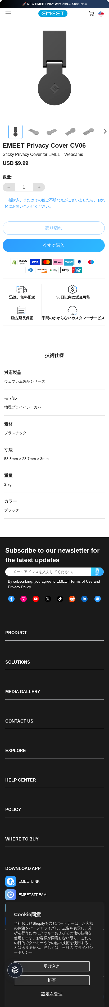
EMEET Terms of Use (75, 581)
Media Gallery (22, 691)
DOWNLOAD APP (23, 868)
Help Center (20, 780)
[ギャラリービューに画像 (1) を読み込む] (15, 132)
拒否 (52, 980)
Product (16, 632)
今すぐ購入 (53, 245)
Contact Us (19, 721)
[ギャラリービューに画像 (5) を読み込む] (88, 132)
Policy (13, 809)
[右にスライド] (106, 131)
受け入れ (51, 966)
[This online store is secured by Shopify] (20, 262)
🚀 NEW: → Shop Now (54, 4)
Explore (15, 750)
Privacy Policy (19, 587)
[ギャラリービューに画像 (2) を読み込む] (34, 132)
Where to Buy (22, 839)
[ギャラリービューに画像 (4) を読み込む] (70, 132)
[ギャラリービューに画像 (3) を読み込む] (52, 132)
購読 (97, 572)
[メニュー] (8, 13)
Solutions (17, 662)
